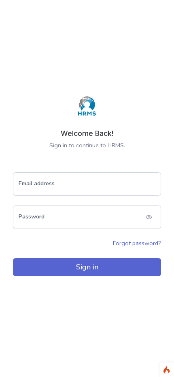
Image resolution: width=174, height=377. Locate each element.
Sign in (87, 267)
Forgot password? (137, 243)
